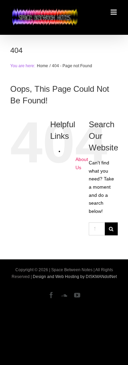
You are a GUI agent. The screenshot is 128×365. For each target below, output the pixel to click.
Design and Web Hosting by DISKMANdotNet (75, 276)
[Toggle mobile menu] (114, 12)
